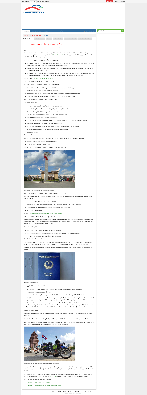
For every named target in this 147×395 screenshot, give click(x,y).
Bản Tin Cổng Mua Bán (43, 1)
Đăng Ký (116, 1)
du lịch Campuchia (58, 55)
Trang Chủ (26, 31)
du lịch (49, 38)
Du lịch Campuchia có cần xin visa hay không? (43, 44)
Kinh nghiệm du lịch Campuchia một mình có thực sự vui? (46, 213)
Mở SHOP (109, 1)
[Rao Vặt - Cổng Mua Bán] (33, 13)
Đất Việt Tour (53, 376)
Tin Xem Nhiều (59, 31)
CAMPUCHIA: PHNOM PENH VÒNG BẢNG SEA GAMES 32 (44, 386)
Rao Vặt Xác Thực (36, 31)
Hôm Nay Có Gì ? (48, 31)
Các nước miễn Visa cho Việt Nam (43, 78)
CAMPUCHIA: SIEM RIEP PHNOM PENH (39, 383)
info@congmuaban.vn (75, 393)
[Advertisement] (88, 16)
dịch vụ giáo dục (40, 38)
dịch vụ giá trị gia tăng (85, 38)
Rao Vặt (33, 1)
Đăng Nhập (122, 1)
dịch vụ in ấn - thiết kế (71, 38)
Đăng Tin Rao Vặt (89, 31)
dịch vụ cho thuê (58, 38)
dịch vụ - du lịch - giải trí (36, 35)
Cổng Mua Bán (25, 1)
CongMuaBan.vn (69, 391)
